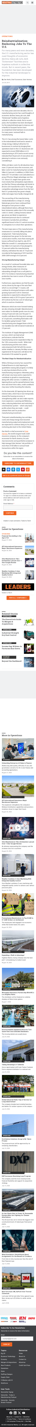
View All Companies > (18, 598)
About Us (9, 1417)
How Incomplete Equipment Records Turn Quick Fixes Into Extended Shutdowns (16, 1030)
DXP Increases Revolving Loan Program (16, 1176)
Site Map (28, 1421)
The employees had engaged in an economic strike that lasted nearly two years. (16, 924)
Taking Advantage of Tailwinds (13, 1065)
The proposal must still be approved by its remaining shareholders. (16, 1145)
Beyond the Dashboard (12, 661)
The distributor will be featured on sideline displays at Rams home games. (16, 998)
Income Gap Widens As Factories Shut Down (12, 647)
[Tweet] (18, 469)
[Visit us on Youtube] (23, 1412)
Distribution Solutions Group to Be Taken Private (16, 1140)
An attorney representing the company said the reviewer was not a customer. (17, 847)
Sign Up (6, 1344)
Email (3, 1335)
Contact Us (17, 1417)
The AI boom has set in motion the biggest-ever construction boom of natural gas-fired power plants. (18, 1222)
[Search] (27, 2)
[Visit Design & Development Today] (4, 1318)
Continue (10, 513)
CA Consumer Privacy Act (15, 1421)
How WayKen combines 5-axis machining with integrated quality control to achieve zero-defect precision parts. (18, 886)
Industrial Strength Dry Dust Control (10, 634)
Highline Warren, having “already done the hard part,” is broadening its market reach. (17, 959)
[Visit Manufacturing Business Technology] (22, 1321)
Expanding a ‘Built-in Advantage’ (13, 955)
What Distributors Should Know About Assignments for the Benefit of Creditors (17, 1255)
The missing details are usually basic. (14, 1034)
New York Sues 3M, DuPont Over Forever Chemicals (17, 1292)
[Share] (8, 469)
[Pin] (23, 469)
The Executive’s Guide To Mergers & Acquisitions (11, 621)
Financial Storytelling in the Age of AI (11, 537)
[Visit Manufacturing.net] (13, 1321)
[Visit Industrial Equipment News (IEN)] (22, 1318)
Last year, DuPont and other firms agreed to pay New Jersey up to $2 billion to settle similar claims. (18, 1298)
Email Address (8, 503)
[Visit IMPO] (31, 1318)
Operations (7, 36)
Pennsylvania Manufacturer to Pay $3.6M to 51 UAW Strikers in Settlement (17, 919)
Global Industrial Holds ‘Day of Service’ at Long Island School (16, 1101)
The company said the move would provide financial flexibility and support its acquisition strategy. (17, 1181)
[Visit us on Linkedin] (15, 1412)
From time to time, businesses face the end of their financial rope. (17, 1260)
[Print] (4, 469)
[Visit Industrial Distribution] (4, 1321)
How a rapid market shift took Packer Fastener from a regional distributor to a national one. (17, 1068)
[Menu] (32, 2)
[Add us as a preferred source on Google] (28, 469)
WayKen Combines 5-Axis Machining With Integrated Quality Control (11, 573)
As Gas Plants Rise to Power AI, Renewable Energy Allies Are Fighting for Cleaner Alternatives (17, 1215)
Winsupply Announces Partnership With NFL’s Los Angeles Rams (18, 993)
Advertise (26, 1417)
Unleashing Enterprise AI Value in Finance (17, 763)
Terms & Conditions (24, 1419)
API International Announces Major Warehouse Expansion (12, 547)
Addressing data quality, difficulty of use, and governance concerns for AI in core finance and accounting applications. (17, 768)
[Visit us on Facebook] (11, 1412)
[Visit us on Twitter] (19, 1412)
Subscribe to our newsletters (18, 463)
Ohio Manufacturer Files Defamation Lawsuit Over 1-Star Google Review (12, 560)
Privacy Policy (11, 1419)
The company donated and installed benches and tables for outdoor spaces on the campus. (17, 1105)
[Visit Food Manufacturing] (13, 1318)
